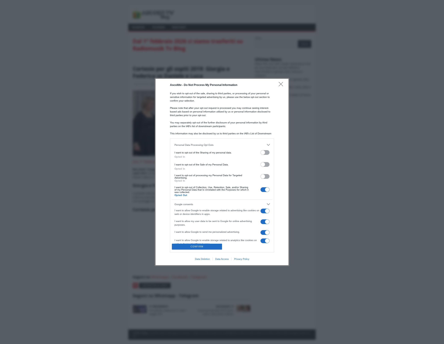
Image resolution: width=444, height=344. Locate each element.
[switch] (265, 152)
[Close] (282, 85)
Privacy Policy (241, 259)
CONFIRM (197, 246)
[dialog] (222, 172)
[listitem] (222, 145)
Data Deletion (202, 259)
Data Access (222, 259)
